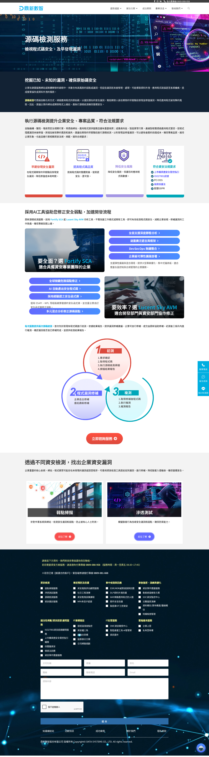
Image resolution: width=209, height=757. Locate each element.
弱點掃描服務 (51, 589)
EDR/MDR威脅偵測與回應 (122, 589)
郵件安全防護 (116, 602)
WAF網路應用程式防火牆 (122, 598)
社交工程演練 (83, 594)
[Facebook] (154, 1)
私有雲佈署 (148, 631)
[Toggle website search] (189, 8)
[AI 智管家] (201, 747)
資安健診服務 (51, 602)
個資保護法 (159, 184)
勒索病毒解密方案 (151, 594)
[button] (144, 234)
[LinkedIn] (161, 1)
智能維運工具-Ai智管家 (121, 631)
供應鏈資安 (50, 647)
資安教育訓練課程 (86, 598)
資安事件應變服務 (151, 589)
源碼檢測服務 (51, 598)
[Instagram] (157, 1)
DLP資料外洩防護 (118, 594)
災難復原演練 (149, 602)
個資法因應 (50, 652)
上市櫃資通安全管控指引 (166, 172)
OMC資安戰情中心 (119, 627)
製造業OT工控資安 (119, 607)
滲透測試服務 (51, 594)
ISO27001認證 (161, 176)
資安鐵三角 (82, 631)
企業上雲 (147, 627)
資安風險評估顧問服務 (88, 589)
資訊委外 (114, 636)
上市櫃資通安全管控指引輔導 (56, 641)
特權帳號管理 (149, 615)
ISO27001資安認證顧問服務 (57, 633)
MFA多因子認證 (84, 602)
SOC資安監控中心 (151, 598)
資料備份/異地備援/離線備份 (155, 609)
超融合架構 (82, 636)
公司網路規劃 (83, 644)
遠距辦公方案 (83, 640)
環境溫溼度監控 (84, 627)
